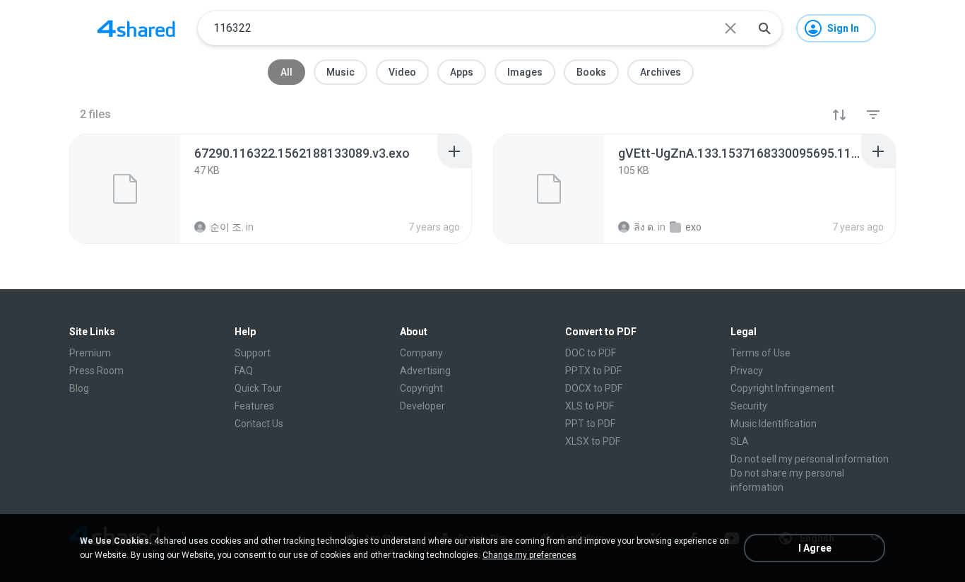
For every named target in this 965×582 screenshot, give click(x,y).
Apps (461, 72)
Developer (422, 406)
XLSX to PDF (592, 441)
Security (748, 406)
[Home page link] (136, 28)
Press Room (96, 370)
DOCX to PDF (593, 388)
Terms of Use (760, 353)
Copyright (421, 388)
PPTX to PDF (593, 370)
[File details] (125, 188)
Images (525, 72)
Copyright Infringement (782, 388)
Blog (79, 388)
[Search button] (764, 28)
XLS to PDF (589, 406)
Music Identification (773, 423)
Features (254, 406)
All (286, 72)
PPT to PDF (590, 423)
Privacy (746, 370)
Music (340, 72)
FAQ (244, 370)
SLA (739, 441)
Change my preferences (529, 555)
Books (591, 72)
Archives (660, 72)
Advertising (425, 370)
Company (421, 353)
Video (402, 72)
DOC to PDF (590, 353)
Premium (90, 353)
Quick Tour (258, 388)
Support (253, 353)
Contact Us (259, 423)
